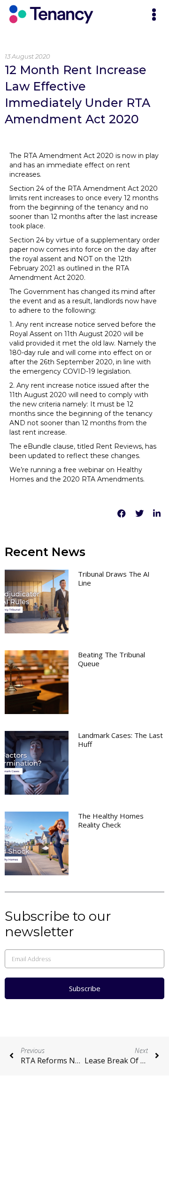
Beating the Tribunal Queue (111, 659)
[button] (154, 15)
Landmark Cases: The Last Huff (120, 739)
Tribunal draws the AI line (114, 578)
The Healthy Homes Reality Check (111, 820)
